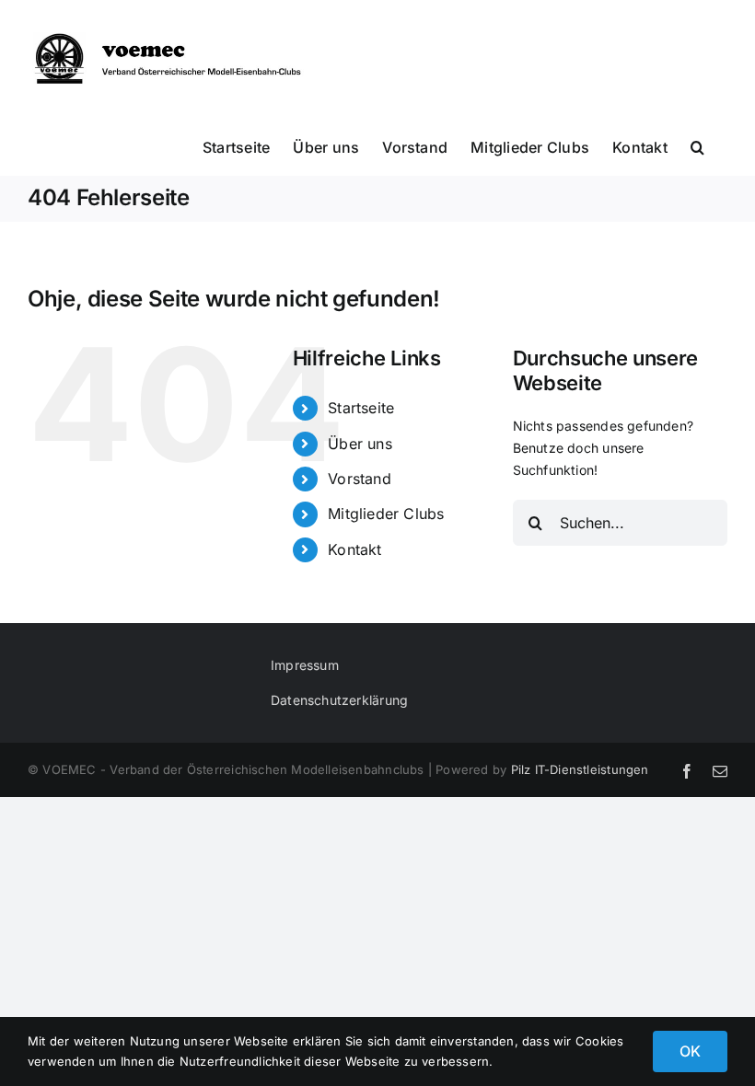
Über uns (360, 443)
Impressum (305, 665)
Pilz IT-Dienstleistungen (580, 769)
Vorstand (359, 478)
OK (690, 1051)
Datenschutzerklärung (339, 700)
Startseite (361, 408)
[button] (697, 146)
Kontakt (354, 549)
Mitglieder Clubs (386, 513)
